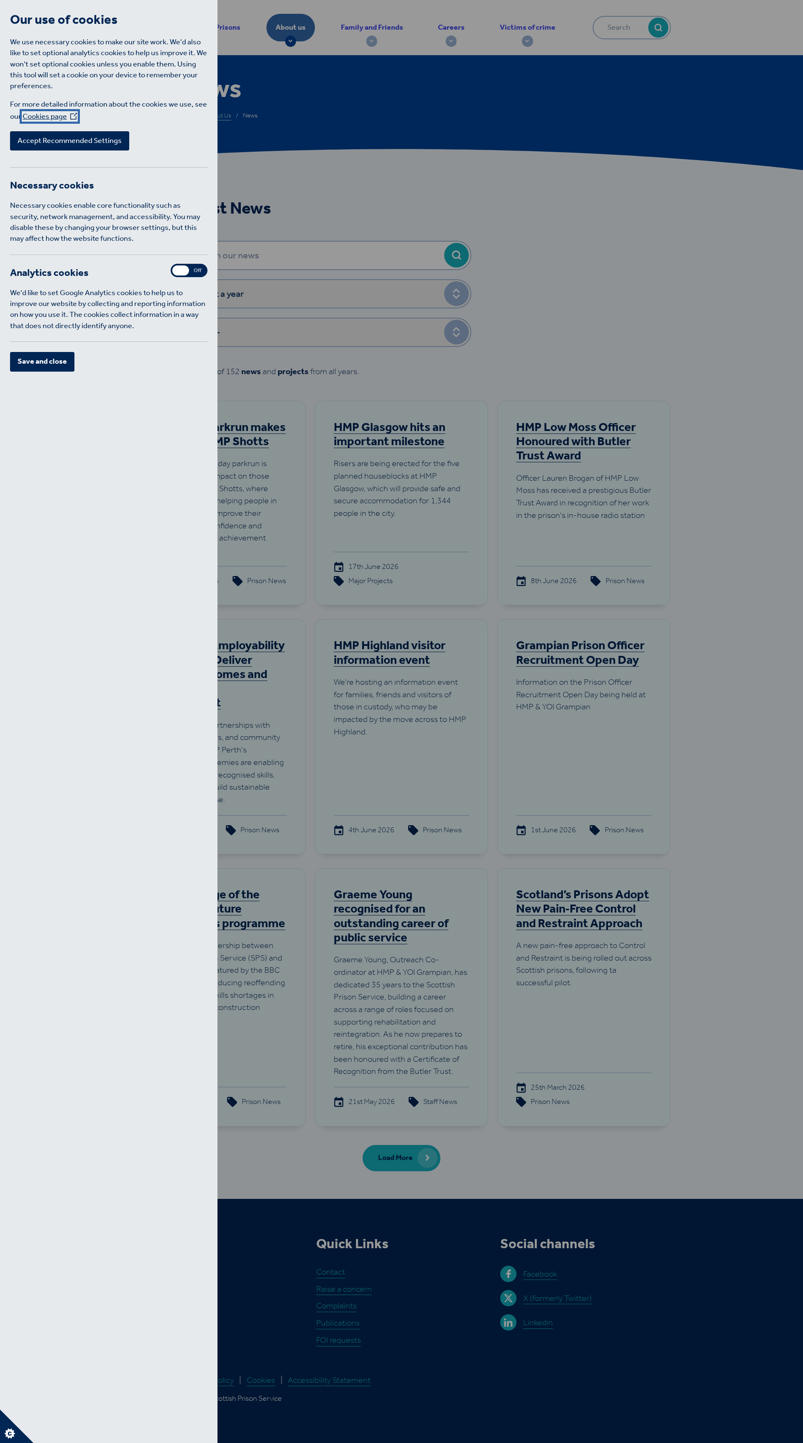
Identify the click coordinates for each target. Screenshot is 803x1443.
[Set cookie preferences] (16, 1426)
